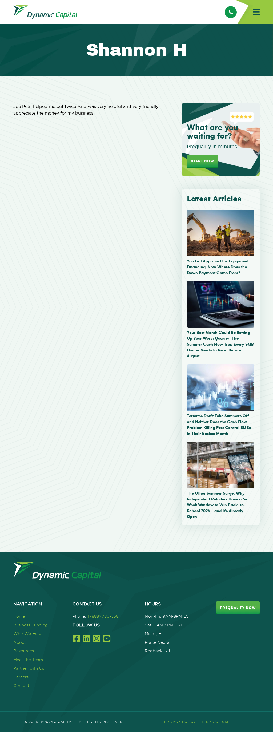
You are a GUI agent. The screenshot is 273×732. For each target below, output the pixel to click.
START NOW (202, 161)
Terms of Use (215, 722)
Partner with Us (28, 668)
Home (19, 616)
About (19, 642)
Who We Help (27, 633)
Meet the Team (28, 659)
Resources (23, 650)
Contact (21, 685)
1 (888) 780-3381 (103, 616)
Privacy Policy (180, 722)
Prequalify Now (238, 608)
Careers (21, 677)
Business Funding (30, 625)
